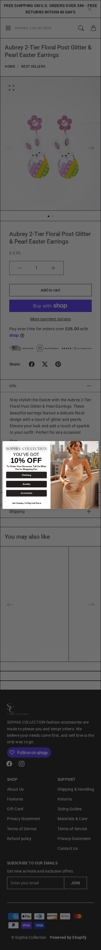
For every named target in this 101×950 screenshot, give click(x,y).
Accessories (27, 493)
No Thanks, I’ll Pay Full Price (26, 503)
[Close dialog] (97, 443)
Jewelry (26, 484)
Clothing (26, 475)
